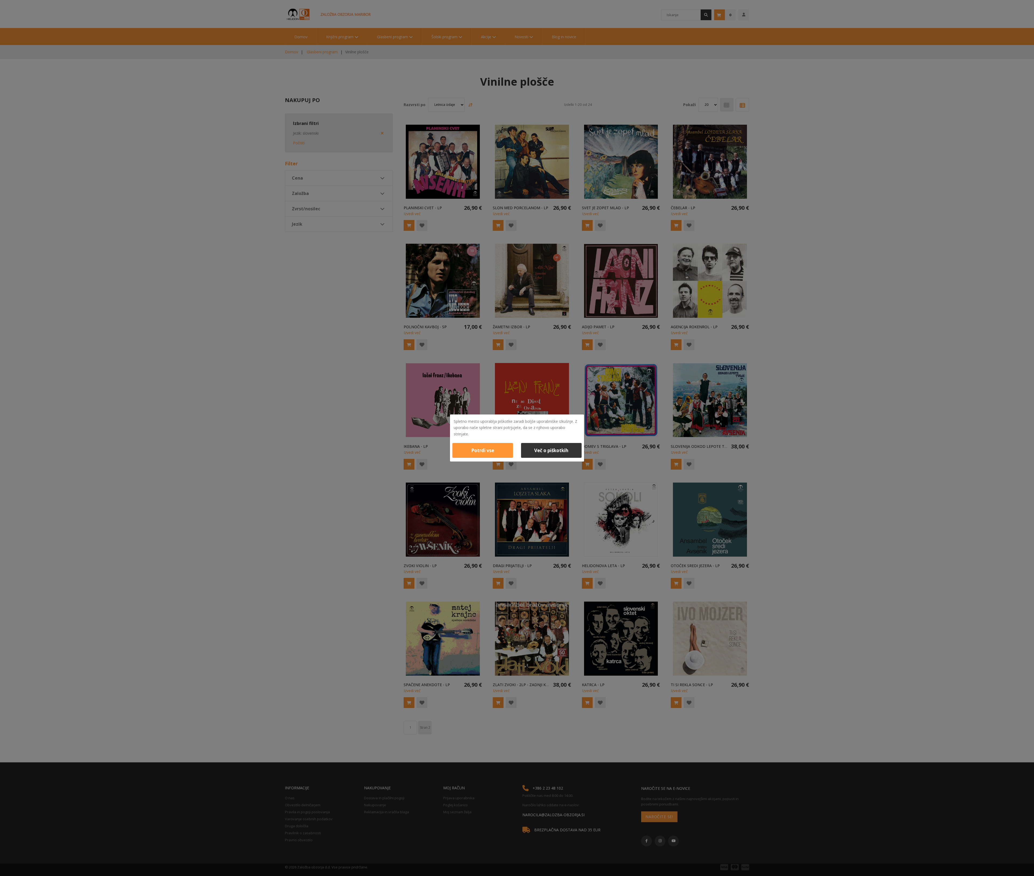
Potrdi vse (482, 450)
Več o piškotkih (551, 450)
